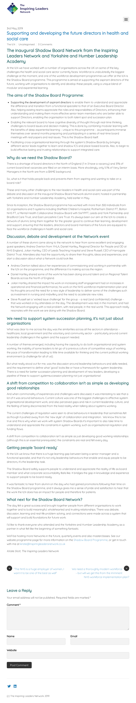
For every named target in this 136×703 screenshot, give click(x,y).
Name (10, 636)
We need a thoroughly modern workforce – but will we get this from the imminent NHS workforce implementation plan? (100, 573)
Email (73, 636)
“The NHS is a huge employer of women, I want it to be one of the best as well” (36, 571)
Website (12, 650)
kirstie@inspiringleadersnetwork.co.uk (42, 544)
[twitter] (9, 685)
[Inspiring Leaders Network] (27, 12)
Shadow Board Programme (91, 540)
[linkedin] (15, 685)
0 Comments (45, 44)
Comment (13, 604)
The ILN (11, 44)
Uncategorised (27, 44)
